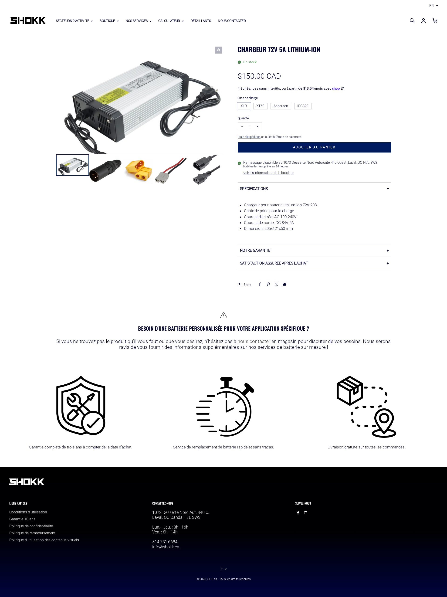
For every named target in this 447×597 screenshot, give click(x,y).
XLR (244, 106)
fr (431, 5)
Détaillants (201, 21)
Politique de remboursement (32, 533)
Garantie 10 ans (22, 519)
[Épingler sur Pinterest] (268, 284)
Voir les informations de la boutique (268, 173)
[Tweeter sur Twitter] (276, 284)
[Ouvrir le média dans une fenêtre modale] (218, 50)
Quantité (243, 118)
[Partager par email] (284, 284)
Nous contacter (232, 21)
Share (247, 284)
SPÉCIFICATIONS (254, 189)
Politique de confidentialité (31, 526)
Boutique (108, 21)
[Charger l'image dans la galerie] (72, 165)
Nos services (137, 21)
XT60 (260, 106)
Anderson (281, 106)
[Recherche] (412, 20)
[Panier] (435, 20)
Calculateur (169, 21)
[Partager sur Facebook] (260, 284)
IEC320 (302, 106)
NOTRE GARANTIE (255, 250)
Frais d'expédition (249, 137)
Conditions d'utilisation (28, 512)
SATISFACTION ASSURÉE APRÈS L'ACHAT (274, 263)
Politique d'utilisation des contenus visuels (44, 540)
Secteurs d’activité (73, 21)
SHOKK (212, 579)
